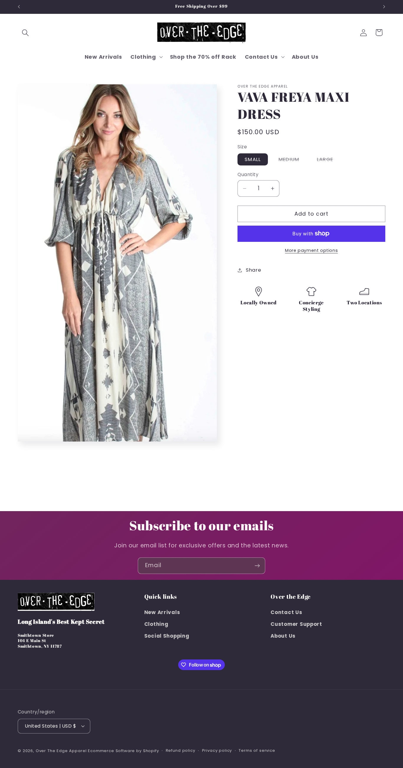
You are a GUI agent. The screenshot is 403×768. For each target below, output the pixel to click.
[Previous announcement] (18, 7)
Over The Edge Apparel (61, 750)
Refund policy (180, 750)
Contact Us (286, 612)
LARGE (328, 160)
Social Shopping (166, 635)
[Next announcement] (384, 7)
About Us (283, 635)
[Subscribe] (257, 565)
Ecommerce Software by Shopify (123, 750)
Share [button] (253, 269)
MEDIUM (292, 160)
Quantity (247, 174)
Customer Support (296, 624)
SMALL (253, 159)
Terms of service (257, 750)
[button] (25, 32)
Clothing (156, 624)
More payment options (311, 250)
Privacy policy (217, 750)
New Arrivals (162, 612)
